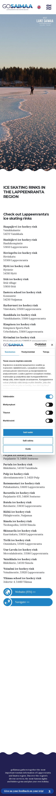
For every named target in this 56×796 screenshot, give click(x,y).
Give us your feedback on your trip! (23, 791)
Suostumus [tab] (10, 352)
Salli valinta (28, 441)
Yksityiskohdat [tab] (28, 352)
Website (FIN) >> (25, 592)
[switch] (49, 405)
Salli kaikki (28, 432)
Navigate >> (22, 602)
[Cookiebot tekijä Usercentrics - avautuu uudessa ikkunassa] (35, 344)
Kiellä (28, 449)
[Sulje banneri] (52, 345)
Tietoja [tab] (46, 352)
